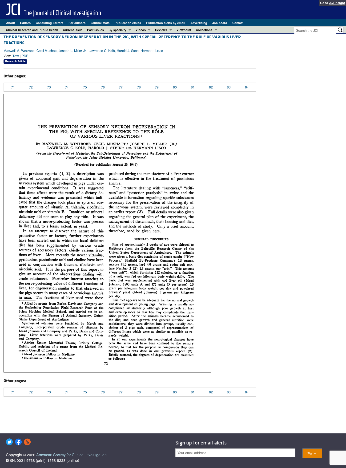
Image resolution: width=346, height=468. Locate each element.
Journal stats (100, 22)
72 (31, 87)
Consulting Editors (49, 22)
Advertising (198, 22)
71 (13, 87)
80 (175, 87)
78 (139, 87)
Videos (141, 30)
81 (193, 87)
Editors (25, 22)
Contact (237, 22)
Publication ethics (128, 22)
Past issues (95, 30)
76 (103, 87)
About (10, 22)
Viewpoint (184, 30)
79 (157, 87)
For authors (76, 22)
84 (247, 87)
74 (67, 87)
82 (211, 87)
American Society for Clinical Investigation (71, 454)
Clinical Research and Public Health (32, 30)
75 (85, 87)
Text (15, 55)
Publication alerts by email (165, 22)
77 (121, 87)
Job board (219, 22)
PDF (25, 55)
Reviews (161, 30)
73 (49, 87)
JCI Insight (337, 3)
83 (229, 87)
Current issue (72, 30)
